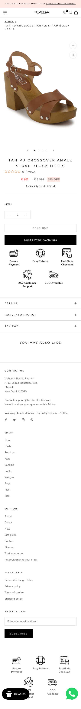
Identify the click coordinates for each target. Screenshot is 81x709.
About (8, 516)
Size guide (10, 535)
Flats (7, 458)
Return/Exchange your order (21, 559)
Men (7, 496)
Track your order (14, 553)
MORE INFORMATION (21, 314)
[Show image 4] (46, 150)
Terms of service (14, 592)
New (7, 440)
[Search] (70, 12)
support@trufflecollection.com (33, 400)
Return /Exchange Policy (19, 580)
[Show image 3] (42, 150)
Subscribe (19, 633)
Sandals (9, 465)
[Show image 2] (38, 150)
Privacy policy (12, 586)
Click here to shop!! (61, 3)
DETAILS (11, 303)
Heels (8, 446)
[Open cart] (76, 12)
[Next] (53, 150)
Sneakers (10, 452)
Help (7, 528)
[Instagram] (23, 419)
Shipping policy (13, 599)
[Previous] (27, 150)
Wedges (9, 477)
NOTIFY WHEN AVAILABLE (40, 240)
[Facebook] (6, 419)
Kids (7, 489)
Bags (7, 483)
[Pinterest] (32, 419)
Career (8, 522)
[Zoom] (73, 45)
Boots (8, 471)
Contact (9, 541)
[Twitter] (14, 419)
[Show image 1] (34, 150)
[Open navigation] (5, 12)
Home (9, 21)
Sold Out (40, 228)
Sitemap (9, 547)
